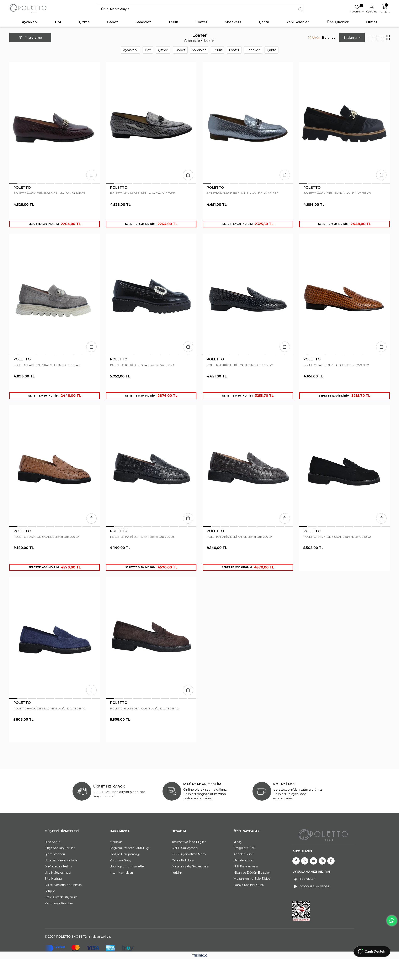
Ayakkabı (130, 50)
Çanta (271, 50)
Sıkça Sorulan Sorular (60, 848)
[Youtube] (313, 861)
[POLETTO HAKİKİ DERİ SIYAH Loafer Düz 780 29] (151, 465)
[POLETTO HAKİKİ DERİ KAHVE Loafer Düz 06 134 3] (54, 294)
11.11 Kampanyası (246, 866)
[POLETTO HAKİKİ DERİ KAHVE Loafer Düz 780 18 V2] (151, 637)
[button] (13, 183)
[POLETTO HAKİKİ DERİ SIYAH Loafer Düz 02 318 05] (344, 122)
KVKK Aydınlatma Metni (189, 854)
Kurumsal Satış (120, 860)
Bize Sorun (52, 842)
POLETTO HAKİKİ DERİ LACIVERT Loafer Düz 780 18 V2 (50, 708)
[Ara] (300, 9)
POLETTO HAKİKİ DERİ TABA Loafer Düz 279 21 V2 (336, 365)
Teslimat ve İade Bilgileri (189, 842)
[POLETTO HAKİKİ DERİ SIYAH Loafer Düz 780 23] (151, 294)
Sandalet (199, 50)
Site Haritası (53, 879)
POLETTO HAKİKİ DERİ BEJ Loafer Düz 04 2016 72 (142, 193)
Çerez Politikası (183, 860)
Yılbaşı (238, 842)
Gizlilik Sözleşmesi (185, 848)
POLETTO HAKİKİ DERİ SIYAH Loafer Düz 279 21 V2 (240, 365)
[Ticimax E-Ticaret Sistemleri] (199, 956)
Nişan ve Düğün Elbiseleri (252, 872)
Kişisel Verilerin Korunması (63, 885)
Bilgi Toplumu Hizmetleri (127, 866)
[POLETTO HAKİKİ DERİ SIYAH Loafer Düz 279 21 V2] (248, 294)
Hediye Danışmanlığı (125, 854)
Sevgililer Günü (244, 848)
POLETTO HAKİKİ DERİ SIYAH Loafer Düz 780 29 (142, 536)
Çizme (163, 50)
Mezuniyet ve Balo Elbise (252, 879)
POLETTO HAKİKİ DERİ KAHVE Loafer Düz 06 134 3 (47, 365)
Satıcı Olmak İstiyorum (61, 897)
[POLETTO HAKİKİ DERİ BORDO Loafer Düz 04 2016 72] (54, 122)
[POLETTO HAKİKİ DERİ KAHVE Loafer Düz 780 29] (248, 465)
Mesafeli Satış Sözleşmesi (190, 866)
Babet (180, 50)
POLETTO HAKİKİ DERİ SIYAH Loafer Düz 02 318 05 (337, 193)
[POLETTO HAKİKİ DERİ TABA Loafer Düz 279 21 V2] (344, 294)
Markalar (116, 842)
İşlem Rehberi (55, 854)
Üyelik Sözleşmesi (58, 872)
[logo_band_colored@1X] (89, 948)
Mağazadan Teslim (58, 866)
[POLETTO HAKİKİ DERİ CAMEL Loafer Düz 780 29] (54, 465)
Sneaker (253, 50)
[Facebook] (296, 861)
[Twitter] (304, 861)
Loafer (234, 50)
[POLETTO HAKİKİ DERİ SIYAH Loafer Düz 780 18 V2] (344, 465)
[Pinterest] (331, 861)
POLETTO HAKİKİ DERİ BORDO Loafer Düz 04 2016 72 (49, 193)
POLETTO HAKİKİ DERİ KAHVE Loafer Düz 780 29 (239, 536)
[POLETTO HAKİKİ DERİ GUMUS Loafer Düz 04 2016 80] (248, 122)
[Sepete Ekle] (91, 175)
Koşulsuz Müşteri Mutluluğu (130, 848)
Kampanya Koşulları (59, 903)
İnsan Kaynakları (121, 872)
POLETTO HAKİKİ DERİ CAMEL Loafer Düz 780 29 (46, 536)
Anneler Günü (244, 854)
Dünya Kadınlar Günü (249, 885)
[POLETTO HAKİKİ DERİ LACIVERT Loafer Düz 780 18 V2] (54, 637)
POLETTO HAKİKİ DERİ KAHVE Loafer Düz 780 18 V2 (144, 708)
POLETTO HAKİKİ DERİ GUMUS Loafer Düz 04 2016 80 (242, 193)
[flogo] (323, 835)
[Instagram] (322, 861)
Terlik (217, 50)
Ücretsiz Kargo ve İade (61, 860)
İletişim (50, 891)
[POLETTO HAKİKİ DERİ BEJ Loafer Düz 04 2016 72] (151, 122)
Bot (148, 50)
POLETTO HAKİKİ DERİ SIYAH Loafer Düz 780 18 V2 (337, 536)
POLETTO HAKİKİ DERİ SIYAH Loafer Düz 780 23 (142, 365)
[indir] (301, 911)
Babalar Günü (243, 860)
